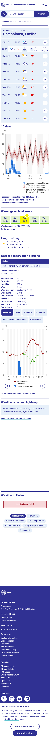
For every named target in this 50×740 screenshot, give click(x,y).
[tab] (7, 312)
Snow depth (25, 530)
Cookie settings (7, 655)
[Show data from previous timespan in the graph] (7, 386)
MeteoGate (5, 678)
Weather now (18, 516)
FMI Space (5, 672)
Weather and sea (9, 21)
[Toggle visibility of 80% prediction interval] (34, 185)
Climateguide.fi (7, 666)
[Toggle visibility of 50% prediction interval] (34, 187)
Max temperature (36, 521)
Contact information (9, 638)
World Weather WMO (10, 675)
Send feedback (7, 641)
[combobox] (22, 14)
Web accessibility (8, 649)
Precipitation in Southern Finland (16, 418)
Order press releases (10, 652)
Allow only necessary (25, 726)
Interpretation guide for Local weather (18, 200)
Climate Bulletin (7, 669)
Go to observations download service (18, 394)
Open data (5, 680)
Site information (7, 647)
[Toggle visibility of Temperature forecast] (33, 192)
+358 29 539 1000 (9, 629)
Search (41, 14)
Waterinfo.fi (6, 683)
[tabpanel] (25, 355)
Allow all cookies (25, 733)
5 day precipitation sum (34, 525)
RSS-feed (5, 644)
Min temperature (12, 525)
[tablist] (25, 316)
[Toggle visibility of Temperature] (21, 381)
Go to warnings (8, 229)
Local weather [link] (25, 21)
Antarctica (5, 686)
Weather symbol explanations (14, 203)
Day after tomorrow (15, 521)
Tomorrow (33, 516)
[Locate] (4, 14)
